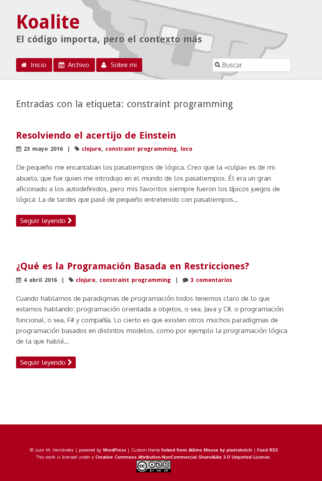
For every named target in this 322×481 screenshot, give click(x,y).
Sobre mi (123, 65)
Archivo (77, 65)
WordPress (114, 450)
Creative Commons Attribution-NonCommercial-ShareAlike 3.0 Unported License (182, 457)
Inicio (37, 65)
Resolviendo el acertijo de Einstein (96, 135)
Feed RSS (267, 450)
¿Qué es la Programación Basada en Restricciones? (132, 266)
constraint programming (141, 149)
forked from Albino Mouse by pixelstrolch (206, 450)
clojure (91, 149)
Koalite (48, 22)
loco (186, 149)
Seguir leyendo (44, 220)
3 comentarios (211, 280)
